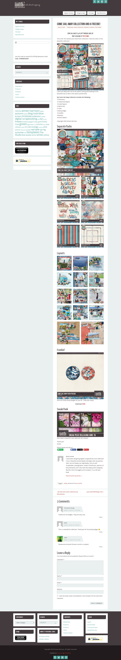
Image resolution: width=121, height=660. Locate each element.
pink (45, 127)
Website (59, 589)
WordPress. (67, 653)
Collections (70, 27)
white (34, 135)
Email (59, 582)
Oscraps (18, 32)
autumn (19, 113)
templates (33, 132)
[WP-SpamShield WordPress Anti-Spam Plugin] (21, 150)
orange (34, 127)
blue (41, 113)
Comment (60, 559)
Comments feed (92, 627)
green (23, 124)
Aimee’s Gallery (44, 639)
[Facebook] (94, 1)
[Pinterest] (105, 1)
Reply (101, 517)
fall (41, 118)
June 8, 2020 (61, 27)
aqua (42, 111)
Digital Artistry (19, 26)
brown (18, 116)
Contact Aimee (19, 97)
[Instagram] (102, 1)
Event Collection (78, 27)
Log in (89, 622)
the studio (26, 135)
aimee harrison (31, 110)
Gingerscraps (19, 29)
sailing (65, 483)
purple (28, 130)
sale (37, 129)
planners (23, 130)
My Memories (19, 34)
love (35, 124)
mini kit (39, 124)
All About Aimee (44, 636)
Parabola (60, 653)
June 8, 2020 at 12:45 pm (72, 510)
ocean (22, 127)
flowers (45, 119)
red (33, 129)
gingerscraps (33, 122)
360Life (18, 111)
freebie (18, 121)
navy (44, 124)
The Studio (98, 27)
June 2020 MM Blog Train (95, 492)
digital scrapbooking (26, 118)
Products (91, 27)
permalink (79, 483)
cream (43, 116)
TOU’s (17, 94)
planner (18, 130)
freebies (25, 122)
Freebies (86, 27)
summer (19, 132)
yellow (46, 135)
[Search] (47, 73)
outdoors (40, 127)
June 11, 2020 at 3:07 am (72, 540)
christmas (26, 116)
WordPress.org (92, 630)
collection (36, 116)
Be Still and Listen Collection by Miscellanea (67, 493)
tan (25, 133)
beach (26, 114)
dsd (38, 119)
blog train (33, 113)
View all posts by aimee (74, 476)
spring (43, 129)
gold (40, 121)
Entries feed (91, 625)
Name (59, 576)
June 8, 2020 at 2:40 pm (71, 525)
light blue (30, 124)
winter (40, 134)
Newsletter (18, 86)
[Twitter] (98, 1)
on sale (28, 127)
